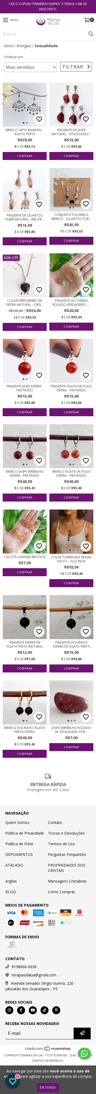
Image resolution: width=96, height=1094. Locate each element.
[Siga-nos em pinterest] (56, 1010)
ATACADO (14, 865)
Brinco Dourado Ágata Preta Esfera (24, 730)
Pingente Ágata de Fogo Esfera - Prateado (71, 388)
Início (8, 45)
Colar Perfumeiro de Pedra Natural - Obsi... (24, 303)
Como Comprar (61, 891)
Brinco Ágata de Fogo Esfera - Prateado (71, 474)
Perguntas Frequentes (67, 854)
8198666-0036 (24, 966)
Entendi (48, 1087)
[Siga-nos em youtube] (33, 1010)
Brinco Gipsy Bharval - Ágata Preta (25, 132)
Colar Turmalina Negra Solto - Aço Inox (71, 559)
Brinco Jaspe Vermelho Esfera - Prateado (25, 474)
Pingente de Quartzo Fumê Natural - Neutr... (24, 217)
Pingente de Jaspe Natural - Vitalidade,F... (71, 132)
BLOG (10, 891)
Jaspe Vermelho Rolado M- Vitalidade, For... (71, 730)
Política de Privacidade (24, 833)
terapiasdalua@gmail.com (34, 974)
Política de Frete (19, 843)
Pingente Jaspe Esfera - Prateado (24, 388)
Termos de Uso (61, 843)
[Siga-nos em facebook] (21, 1010)
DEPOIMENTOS (19, 854)
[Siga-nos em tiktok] (45, 1010)
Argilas (11, 881)
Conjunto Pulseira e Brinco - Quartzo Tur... (71, 217)
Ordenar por (13, 57)
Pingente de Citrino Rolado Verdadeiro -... (71, 303)
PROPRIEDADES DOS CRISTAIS (66, 868)
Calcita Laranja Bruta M (24, 557)
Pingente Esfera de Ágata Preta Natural (25, 644)
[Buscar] (90, 34)
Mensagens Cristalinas (67, 881)
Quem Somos (17, 822)
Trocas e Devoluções (66, 833)
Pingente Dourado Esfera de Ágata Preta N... (71, 644)
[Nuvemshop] (48, 1050)
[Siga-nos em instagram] (9, 1010)
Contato (55, 822)
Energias (24, 45)
